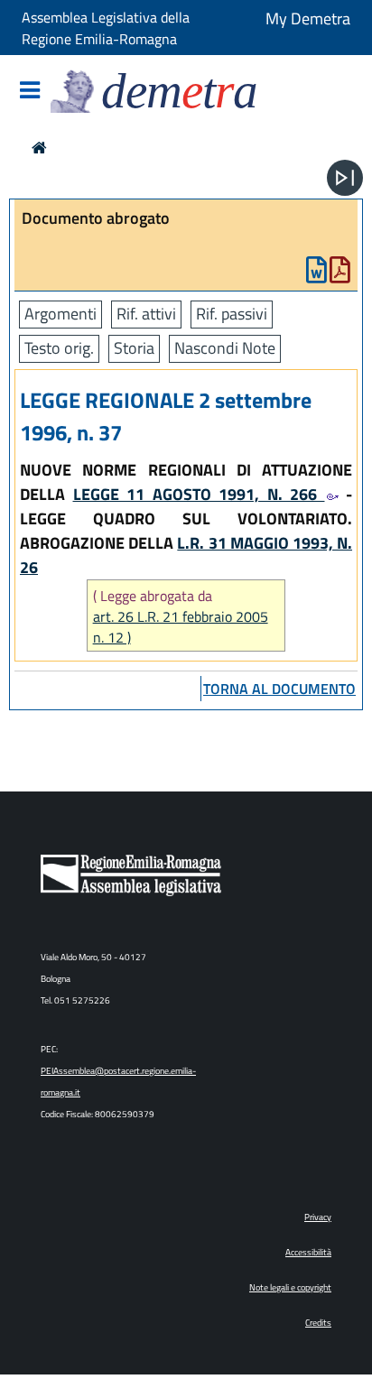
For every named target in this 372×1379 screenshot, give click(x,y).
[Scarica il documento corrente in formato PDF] (340, 274)
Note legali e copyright (290, 1287)
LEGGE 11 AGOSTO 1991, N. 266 (199, 494)
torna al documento (279, 688)
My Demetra (307, 18)
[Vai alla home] (39, 147)
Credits (318, 1322)
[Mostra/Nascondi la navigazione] (30, 92)
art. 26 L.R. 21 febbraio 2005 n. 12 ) (180, 627)
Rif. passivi (231, 313)
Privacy (317, 1217)
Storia (134, 348)
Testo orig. (59, 348)
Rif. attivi (146, 313)
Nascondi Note (224, 348)
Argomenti (60, 313)
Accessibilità (308, 1252)
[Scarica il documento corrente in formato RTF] (316, 274)
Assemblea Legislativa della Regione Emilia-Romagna (106, 28)
